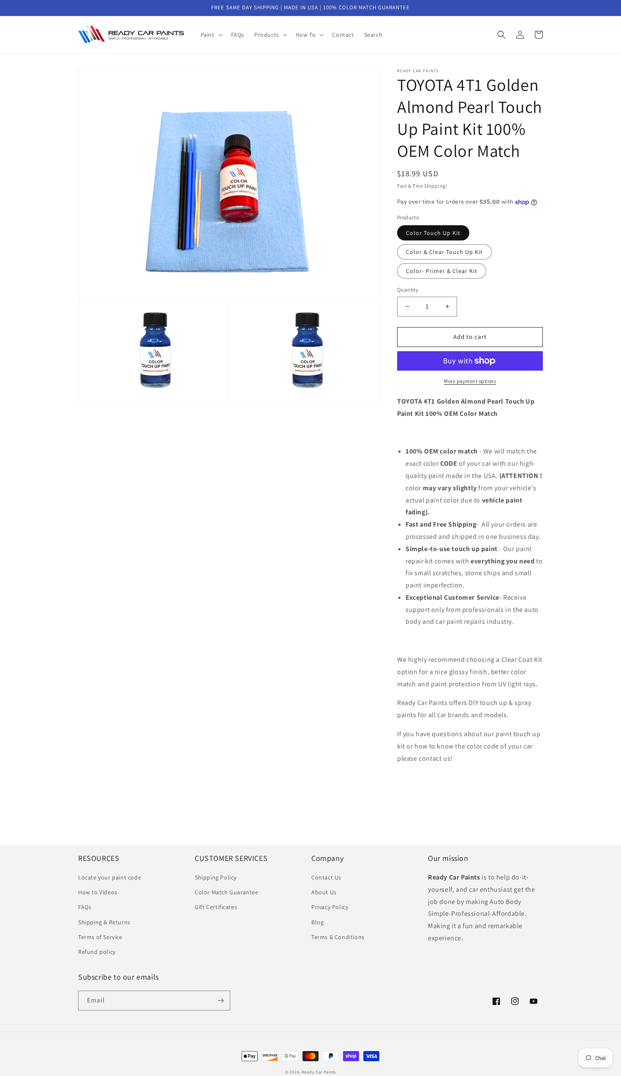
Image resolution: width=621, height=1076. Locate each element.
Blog (317, 922)
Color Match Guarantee (227, 892)
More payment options (470, 381)
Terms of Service (100, 937)
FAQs (84, 907)
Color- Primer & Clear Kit (441, 271)
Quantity (407, 289)
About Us (324, 892)
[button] (211, 35)
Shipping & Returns (104, 922)
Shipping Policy (216, 877)
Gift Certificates (216, 907)
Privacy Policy (329, 907)
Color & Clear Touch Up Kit (444, 252)
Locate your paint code (109, 877)
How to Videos (97, 892)
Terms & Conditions (338, 937)
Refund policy (97, 952)
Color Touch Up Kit (433, 233)
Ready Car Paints (319, 1072)
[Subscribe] (220, 1000)
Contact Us (326, 877)
